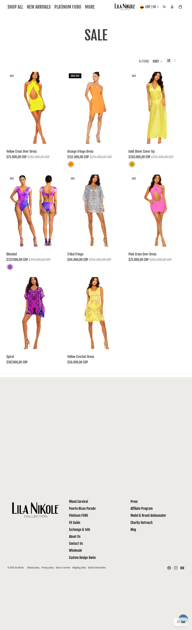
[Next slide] (58, 210)
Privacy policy (47, 567)
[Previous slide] (12, 210)
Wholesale (75, 550)
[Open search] (164, 7)
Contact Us (76, 543)
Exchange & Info (79, 529)
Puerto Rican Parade (82, 508)
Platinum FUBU (78, 515)
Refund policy (33, 567)
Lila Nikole (19, 567)
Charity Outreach (141, 523)
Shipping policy (79, 567)
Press (134, 501)
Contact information (97, 567)
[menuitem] (90, 7)
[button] (157, 61)
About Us (74, 536)
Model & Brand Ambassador (148, 515)
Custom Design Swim (82, 558)
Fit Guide (74, 523)
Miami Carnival (78, 501)
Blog (133, 529)
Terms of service (63, 567)
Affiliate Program (141, 508)
